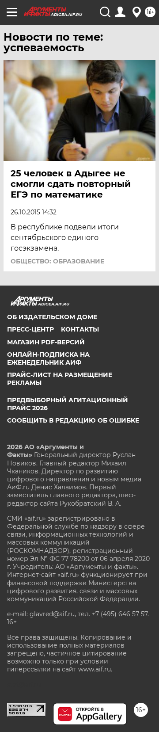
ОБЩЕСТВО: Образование (57, 261)
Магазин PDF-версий (46, 342)
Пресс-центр (30, 329)
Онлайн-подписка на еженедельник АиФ (48, 358)
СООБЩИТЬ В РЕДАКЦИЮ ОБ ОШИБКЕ (73, 420)
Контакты (80, 329)
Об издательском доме (52, 317)
